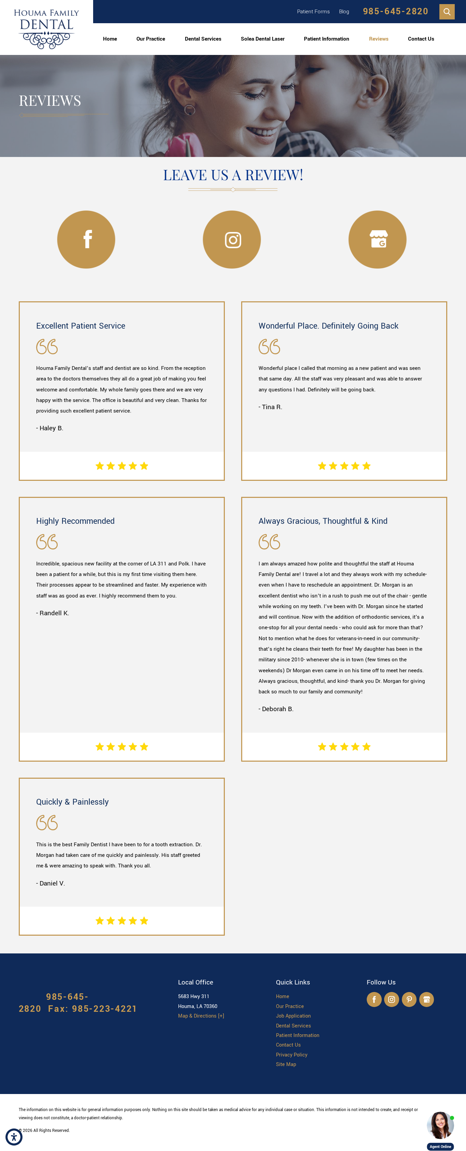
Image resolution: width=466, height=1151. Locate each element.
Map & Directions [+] (201, 1016)
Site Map (286, 1064)
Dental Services (203, 39)
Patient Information (326, 39)
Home (110, 39)
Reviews (379, 39)
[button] (14, 1137)
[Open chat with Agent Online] (440, 1125)
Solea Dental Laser (263, 39)
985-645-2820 (396, 11)
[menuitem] (110, 39)
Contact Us (421, 39)
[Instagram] (391, 999)
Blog (344, 11)
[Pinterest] (409, 999)
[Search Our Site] (447, 11)
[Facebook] (374, 999)
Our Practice (150, 39)
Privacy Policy (291, 1055)
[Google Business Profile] (426, 999)
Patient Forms (313, 11)
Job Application (293, 1016)
